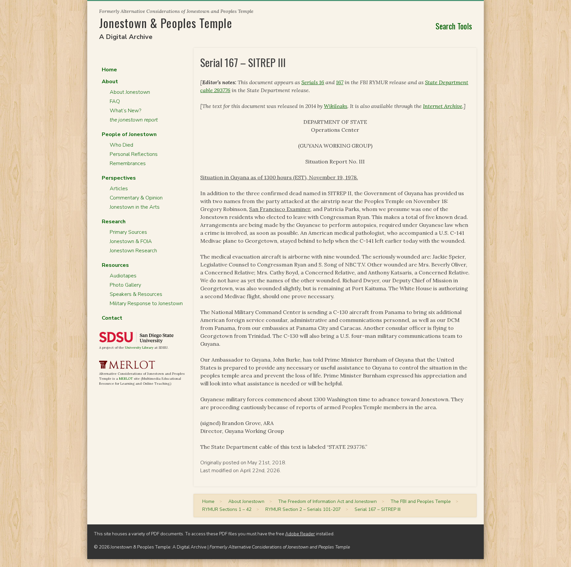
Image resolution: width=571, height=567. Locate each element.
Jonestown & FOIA (131, 241)
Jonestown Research (133, 250)
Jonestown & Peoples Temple (165, 22)
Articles (119, 188)
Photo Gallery (125, 285)
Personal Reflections (134, 154)
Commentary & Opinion (136, 197)
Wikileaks (335, 106)
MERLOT (126, 378)
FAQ (115, 101)
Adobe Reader (300, 534)
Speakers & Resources (136, 294)
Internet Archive (442, 106)
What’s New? (125, 110)
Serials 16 (312, 82)
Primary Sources (128, 232)
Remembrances (128, 163)
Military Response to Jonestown (146, 303)
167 (339, 82)
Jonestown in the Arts (135, 207)
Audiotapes (123, 275)
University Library (139, 347)
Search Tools (454, 26)
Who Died (121, 145)
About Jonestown (130, 92)
